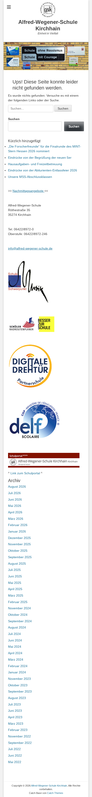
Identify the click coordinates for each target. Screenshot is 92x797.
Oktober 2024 (17, 614)
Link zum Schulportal (25, 473)
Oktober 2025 (17, 550)
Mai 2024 (14, 646)
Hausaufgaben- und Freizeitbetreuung (35, 164)
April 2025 (15, 589)
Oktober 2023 (17, 685)
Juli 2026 (14, 493)
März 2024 (15, 659)
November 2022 (19, 736)
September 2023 (20, 691)
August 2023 (17, 698)
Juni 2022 (15, 755)
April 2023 (15, 717)
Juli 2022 (14, 749)
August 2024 (17, 627)
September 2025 (20, 557)
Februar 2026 (17, 525)
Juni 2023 (15, 710)
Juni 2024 (15, 640)
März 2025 (15, 595)
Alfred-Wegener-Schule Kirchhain (47, 25)
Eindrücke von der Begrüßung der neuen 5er (39, 157)
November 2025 (19, 544)
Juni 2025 (15, 576)
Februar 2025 (17, 602)
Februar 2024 (17, 666)
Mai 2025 (14, 583)
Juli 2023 (14, 704)
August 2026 (17, 486)
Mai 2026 (14, 506)
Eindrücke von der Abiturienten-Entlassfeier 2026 (42, 170)
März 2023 (15, 723)
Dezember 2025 (19, 538)
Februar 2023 (17, 730)
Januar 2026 (17, 531)
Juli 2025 (14, 570)
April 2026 (15, 512)
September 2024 (20, 621)
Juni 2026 (15, 499)
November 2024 (19, 608)
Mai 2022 (14, 762)
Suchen (14, 119)
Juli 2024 (14, 634)
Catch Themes (55, 793)
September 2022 (20, 743)
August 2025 (17, 563)
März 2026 (15, 518)
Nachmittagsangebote (28, 191)
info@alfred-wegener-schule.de (30, 248)
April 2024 (15, 653)
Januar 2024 (17, 672)
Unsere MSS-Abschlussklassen (30, 177)
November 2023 (19, 678)
